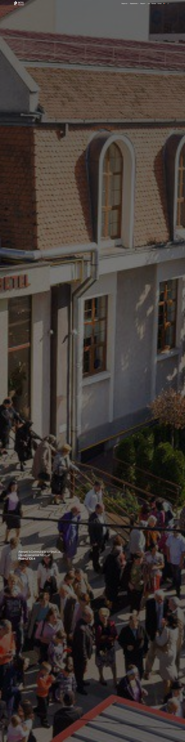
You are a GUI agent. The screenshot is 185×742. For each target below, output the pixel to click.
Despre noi (124, 3)
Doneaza (154, 3)
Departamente (133, 3)
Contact (160, 3)
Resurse (142, 3)
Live (149, 3)
